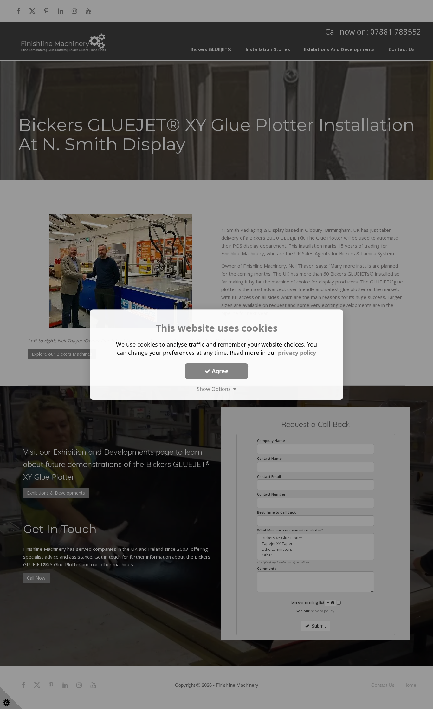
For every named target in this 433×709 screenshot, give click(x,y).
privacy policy (297, 352)
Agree (219, 371)
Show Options (215, 389)
